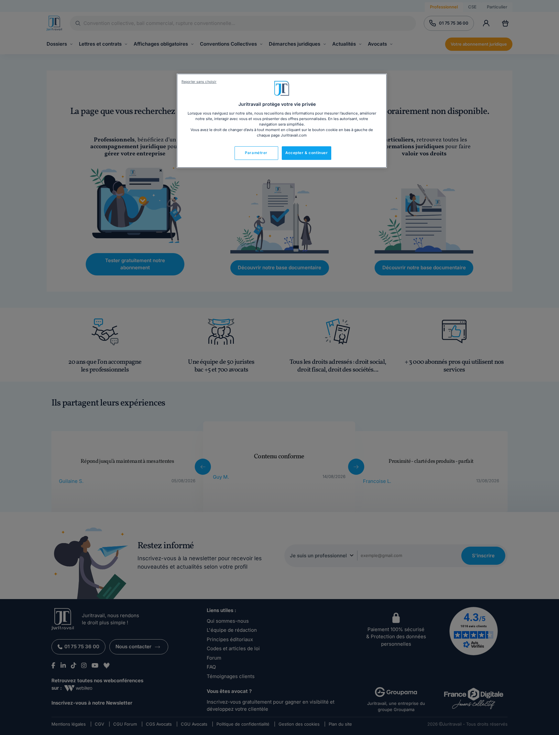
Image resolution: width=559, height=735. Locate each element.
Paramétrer (256, 152)
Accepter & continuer (306, 152)
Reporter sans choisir (198, 82)
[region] (282, 120)
